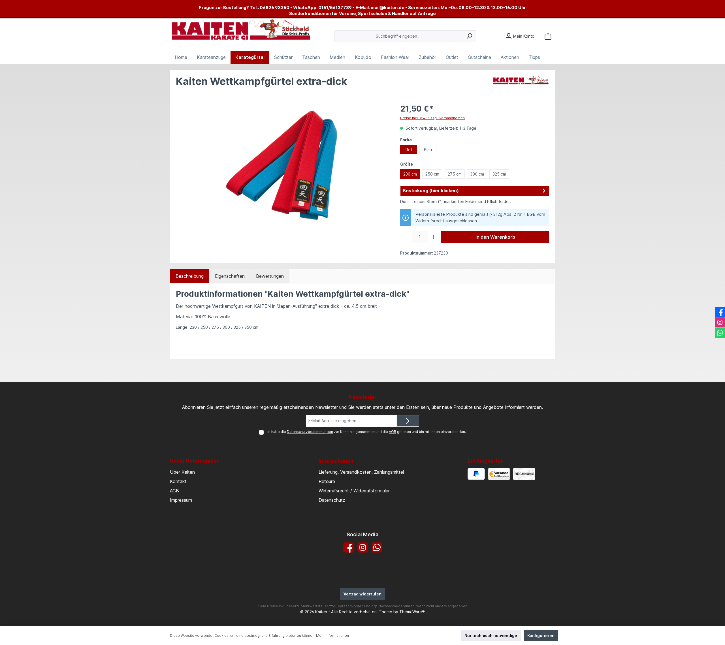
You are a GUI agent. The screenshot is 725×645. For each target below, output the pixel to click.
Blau (428, 149)
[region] (282, 164)
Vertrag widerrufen (362, 593)
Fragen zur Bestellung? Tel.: (229, 7)
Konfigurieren (541, 635)
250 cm (432, 174)
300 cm (477, 174)
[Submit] (407, 421)
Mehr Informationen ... (334, 635)
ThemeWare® (412, 611)
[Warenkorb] (548, 36)
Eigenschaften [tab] (230, 276)
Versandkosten (350, 606)
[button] (474, 191)
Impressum (181, 500)
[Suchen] (469, 36)
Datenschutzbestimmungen (310, 432)
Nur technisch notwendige (490, 635)
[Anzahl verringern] (406, 237)
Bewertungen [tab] (270, 276)
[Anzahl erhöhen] (433, 237)
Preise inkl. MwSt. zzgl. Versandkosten (432, 118)
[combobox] (398, 36)
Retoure (327, 481)
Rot (409, 149)
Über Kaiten (182, 472)
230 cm (410, 174)
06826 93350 (274, 7)
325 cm (499, 174)
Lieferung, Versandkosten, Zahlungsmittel (361, 472)
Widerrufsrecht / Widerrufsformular (354, 491)
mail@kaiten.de (387, 7)
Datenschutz (332, 500)
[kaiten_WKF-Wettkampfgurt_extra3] (282, 164)
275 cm (455, 174)
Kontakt (178, 481)
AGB (392, 432)
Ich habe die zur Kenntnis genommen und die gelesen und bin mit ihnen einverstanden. (366, 432)
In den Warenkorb (495, 237)
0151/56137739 (335, 7)
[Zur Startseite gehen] (241, 30)
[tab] (189, 276)
